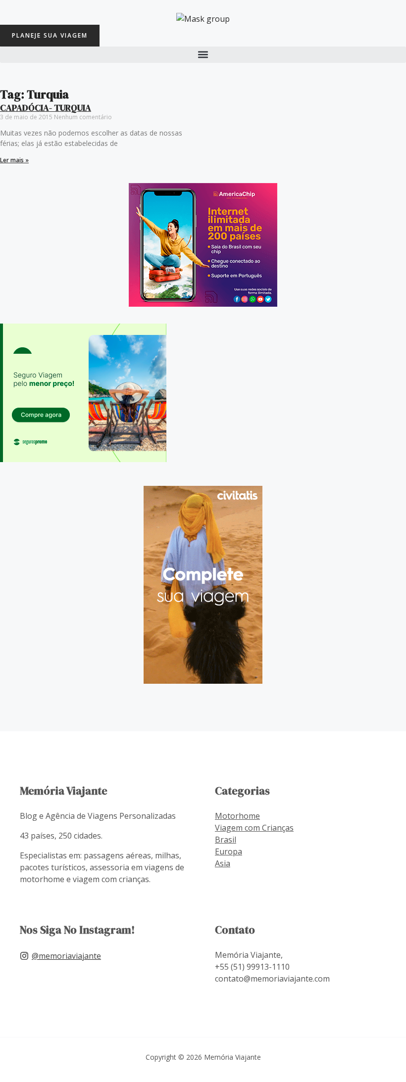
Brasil (225, 839)
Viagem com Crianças (254, 827)
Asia (222, 863)
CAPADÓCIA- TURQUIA (45, 107)
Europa (228, 851)
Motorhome (237, 815)
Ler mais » (14, 160)
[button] (203, 55)
